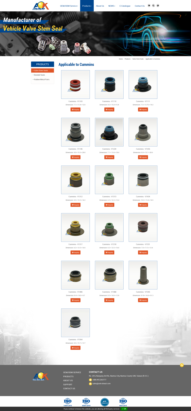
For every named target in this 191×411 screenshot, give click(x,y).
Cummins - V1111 (143, 101)
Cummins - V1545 (143, 292)
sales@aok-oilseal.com (102, 383)
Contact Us (140, 6)
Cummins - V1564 (75, 339)
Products (127, 59)
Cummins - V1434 (143, 196)
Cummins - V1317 (75, 244)
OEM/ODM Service (72, 372)
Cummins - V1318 (109, 244)
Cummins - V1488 (109, 292)
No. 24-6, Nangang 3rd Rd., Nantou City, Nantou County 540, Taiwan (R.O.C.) (118, 376)
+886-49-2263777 (99, 380)
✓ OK (124, 409)
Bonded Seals (39, 75)
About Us (100, 6)
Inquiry (76, 109)
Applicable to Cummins (153, 59)
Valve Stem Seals (138, 59)
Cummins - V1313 (109, 196)
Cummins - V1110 (109, 101)
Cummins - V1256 (143, 149)
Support (67, 384)
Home (121, 59)
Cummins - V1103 (75, 101)
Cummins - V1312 (75, 196)
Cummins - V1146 (75, 149)
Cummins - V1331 (143, 244)
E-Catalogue (125, 6)
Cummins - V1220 (109, 149)
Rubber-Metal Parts (41, 79)
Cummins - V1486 (75, 292)
